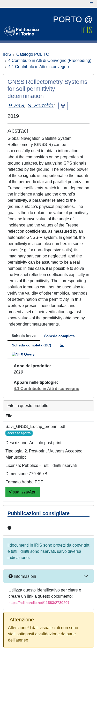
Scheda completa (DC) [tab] (31, 345)
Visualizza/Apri (22, 492)
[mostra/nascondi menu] (91, 3)
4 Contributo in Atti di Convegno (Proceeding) (49, 60)
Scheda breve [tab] (24, 336)
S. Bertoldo (40, 105)
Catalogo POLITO (32, 54)
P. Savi (16, 105)
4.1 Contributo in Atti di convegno (38, 66)
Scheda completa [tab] (59, 336)
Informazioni (24, 576)
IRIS (7, 54)
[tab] (62, 345)
